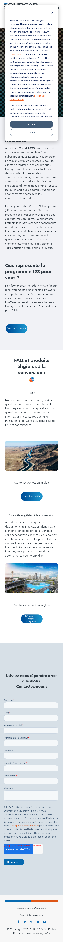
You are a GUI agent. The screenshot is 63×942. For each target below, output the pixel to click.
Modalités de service (31, 915)
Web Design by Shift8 (38, 934)
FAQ (31, 393)
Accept (31, 124)
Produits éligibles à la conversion (31, 515)
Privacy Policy (16, 54)
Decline (31, 132)
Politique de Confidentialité (31, 909)
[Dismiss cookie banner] (52, 13)
